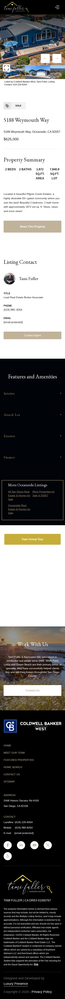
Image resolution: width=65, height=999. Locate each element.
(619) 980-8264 (24, 827)
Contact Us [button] (32, 690)
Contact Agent (32, 335)
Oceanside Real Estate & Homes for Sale (19, 509)
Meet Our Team (14, 752)
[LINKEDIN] (21, 845)
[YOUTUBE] (34, 845)
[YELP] (8, 856)
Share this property (32, 226)
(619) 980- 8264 (13, 309)
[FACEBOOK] (8, 845)
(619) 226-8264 (24, 822)
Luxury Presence (16, 983)
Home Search (13, 767)
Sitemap (9, 781)
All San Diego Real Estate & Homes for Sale (19, 495)
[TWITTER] (48, 845)
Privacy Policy (42, 992)
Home (7, 745)
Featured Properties (19, 759)
